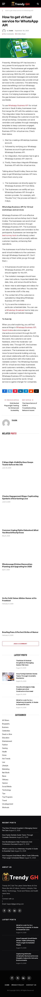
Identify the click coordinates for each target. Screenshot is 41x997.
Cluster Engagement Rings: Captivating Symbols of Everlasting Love (20, 497)
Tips (3, 793)
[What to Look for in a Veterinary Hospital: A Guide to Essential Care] (8, 703)
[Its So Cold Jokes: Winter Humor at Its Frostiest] (20, 584)
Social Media (6, 786)
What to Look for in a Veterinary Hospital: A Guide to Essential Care (27, 702)
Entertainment (7, 741)
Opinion (5, 783)
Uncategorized (7, 804)
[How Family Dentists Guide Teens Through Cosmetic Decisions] (8, 676)
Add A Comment (20, 643)
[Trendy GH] (20, 4)
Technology (6, 790)
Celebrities (6, 731)
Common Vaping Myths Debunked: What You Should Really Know (20, 531)
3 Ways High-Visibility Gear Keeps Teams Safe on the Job (17, 463)
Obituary (5, 779)
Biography (6, 724)
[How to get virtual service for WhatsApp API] (20, 48)
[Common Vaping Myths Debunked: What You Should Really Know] (20, 516)
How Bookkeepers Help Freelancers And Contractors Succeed (25, 689)
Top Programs (7, 797)
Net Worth (5, 772)
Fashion (5, 745)
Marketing (5, 769)
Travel (4, 800)
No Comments (9, 34)
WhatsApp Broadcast (15, 310)
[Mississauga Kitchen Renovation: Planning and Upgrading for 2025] (20, 550)
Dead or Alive (7, 734)
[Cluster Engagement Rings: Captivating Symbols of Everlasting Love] (20, 482)
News (4, 776)
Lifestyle (5, 765)
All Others (5, 720)
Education (5, 738)
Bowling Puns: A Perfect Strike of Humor (20, 632)
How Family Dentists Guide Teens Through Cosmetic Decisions (26, 676)
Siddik (11, 30)
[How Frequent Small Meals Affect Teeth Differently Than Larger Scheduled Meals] (8, 941)
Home (4, 755)
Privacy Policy (17, 985)
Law (3, 762)
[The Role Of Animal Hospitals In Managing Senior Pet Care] (8, 663)
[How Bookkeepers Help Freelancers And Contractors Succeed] (8, 690)
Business (5, 727)
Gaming (5, 748)
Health (4, 752)
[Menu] (3, 3)
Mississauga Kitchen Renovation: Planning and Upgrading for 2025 (17, 565)
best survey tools (9, 235)
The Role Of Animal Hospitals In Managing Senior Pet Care (25, 663)
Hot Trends (6, 759)
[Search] (38, 3)
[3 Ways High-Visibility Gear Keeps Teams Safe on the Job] (20, 448)
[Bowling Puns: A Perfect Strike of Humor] (20, 618)
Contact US (31, 985)
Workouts (5, 807)
